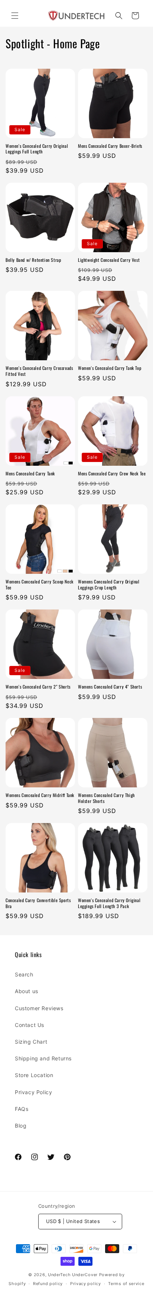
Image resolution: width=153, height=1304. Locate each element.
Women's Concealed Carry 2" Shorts (38, 687)
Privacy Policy (33, 1092)
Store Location (34, 1075)
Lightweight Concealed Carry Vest (109, 260)
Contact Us (29, 1025)
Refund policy (48, 1283)
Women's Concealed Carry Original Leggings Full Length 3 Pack (109, 903)
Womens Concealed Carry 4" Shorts (110, 687)
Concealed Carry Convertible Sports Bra (38, 903)
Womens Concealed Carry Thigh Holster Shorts (106, 798)
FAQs (21, 1109)
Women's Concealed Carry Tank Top (109, 368)
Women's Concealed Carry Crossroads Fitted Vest (39, 371)
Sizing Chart (31, 1041)
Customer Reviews (39, 1008)
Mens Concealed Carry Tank (30, 474)
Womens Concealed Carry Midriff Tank (40, 795)
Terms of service (126, 1283)
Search (24, 974)
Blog (20, 1125)
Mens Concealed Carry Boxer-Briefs (110, 146)
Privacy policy (85, 1283)
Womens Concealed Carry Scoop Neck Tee (40, 584)
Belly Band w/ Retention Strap (33, 260)
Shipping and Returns (43, 1058)
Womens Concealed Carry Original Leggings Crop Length (109, 584)
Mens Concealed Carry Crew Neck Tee (112, 474)
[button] (15, 15)
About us (26, 991)
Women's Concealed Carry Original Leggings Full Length (37, 149)
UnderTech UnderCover (73, 1274)
